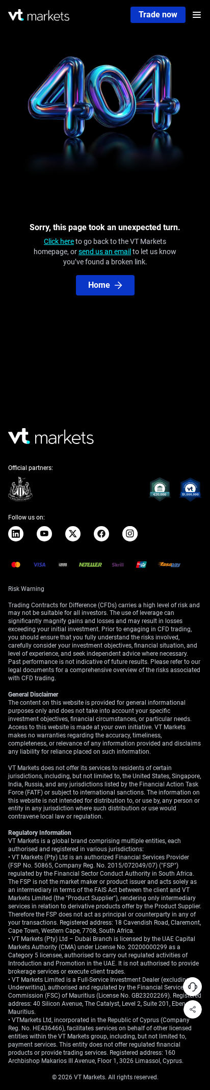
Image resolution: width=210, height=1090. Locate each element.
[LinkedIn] (15, 533)
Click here (59, 241)
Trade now (158, 14)
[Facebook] (101, 533)
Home (99, 285)
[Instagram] (130, 533)
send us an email (104, 251)
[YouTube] (44, 533)
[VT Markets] (38, 15)
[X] (73, 533)
